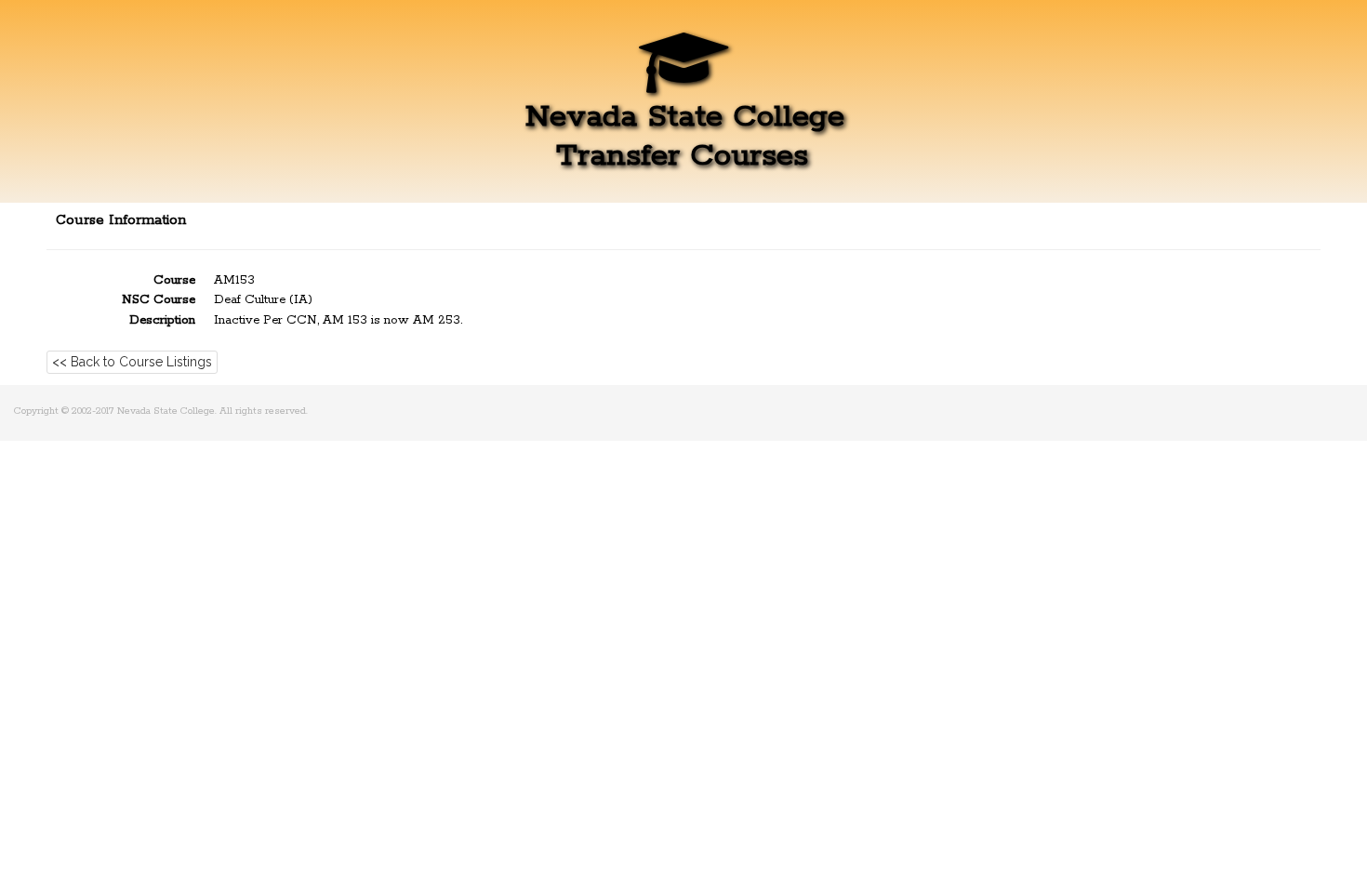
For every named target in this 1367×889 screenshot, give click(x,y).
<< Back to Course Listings (132, 361)
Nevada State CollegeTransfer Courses (684, 136)
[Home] (683, 79)
